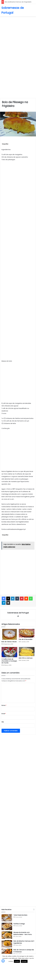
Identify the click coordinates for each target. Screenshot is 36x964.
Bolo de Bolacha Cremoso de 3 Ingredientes (19, 2)
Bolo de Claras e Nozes (9, 642)
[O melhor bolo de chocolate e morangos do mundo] (9, 652)
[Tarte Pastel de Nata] (7, 917)
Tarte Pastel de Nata (20, 915)
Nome (4, 705)
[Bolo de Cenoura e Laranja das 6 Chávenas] (7, 952)
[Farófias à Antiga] (7, 926)
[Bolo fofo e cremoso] (27, 651)
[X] (8, 599)
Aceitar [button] (17, 961)
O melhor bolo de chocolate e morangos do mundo (9, 661)
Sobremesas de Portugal (18, 612)
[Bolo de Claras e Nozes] (9, 634)
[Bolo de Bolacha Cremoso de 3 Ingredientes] (7, 943)
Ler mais (24, 961)
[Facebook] (4, 599)
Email (4, 714)
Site (3, 722)
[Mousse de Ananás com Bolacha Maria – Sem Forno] (7, 935)
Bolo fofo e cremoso (26, 658)
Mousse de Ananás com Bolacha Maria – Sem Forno (23, 933)
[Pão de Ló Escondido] (27, 633)
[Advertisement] (18, 36)
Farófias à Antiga (19, 924)
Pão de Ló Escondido (25, 639)
